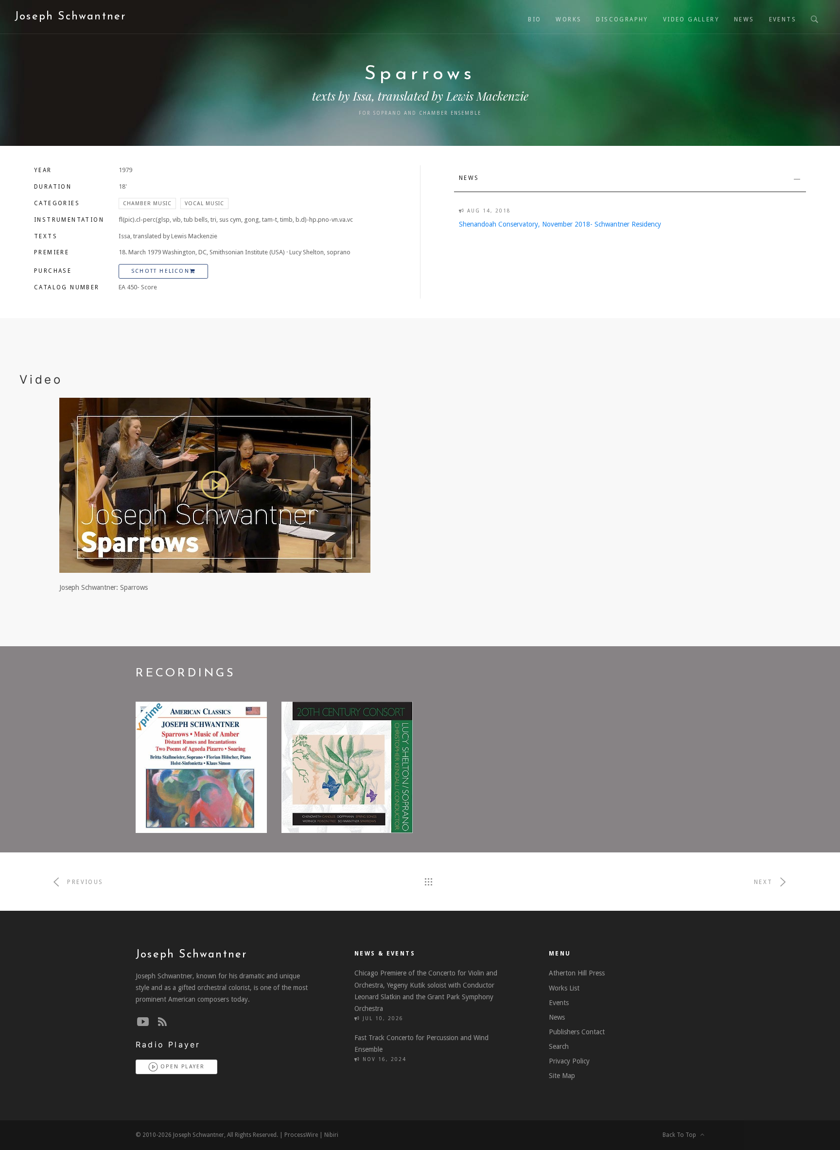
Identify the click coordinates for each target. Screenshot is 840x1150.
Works (568, 19)
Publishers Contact (577, 1032)
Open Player (181, 1066)
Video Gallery (691, 19)
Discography (622, 19)
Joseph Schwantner (70, 16)
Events (782, 19)
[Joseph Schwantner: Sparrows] (214, 485)
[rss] (162, 1022)
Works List (564, 988)
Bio (534, 19)
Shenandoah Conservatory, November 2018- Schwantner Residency (560, 224)
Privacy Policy (569, 1061)
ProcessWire (301, 1135)
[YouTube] (143, 1022)
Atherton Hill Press (577, 973)
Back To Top (681, 1135)
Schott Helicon (160, 271)
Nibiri (331, 1135)
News (744, 19)
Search (559, 1046)
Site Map (562, 1075)
